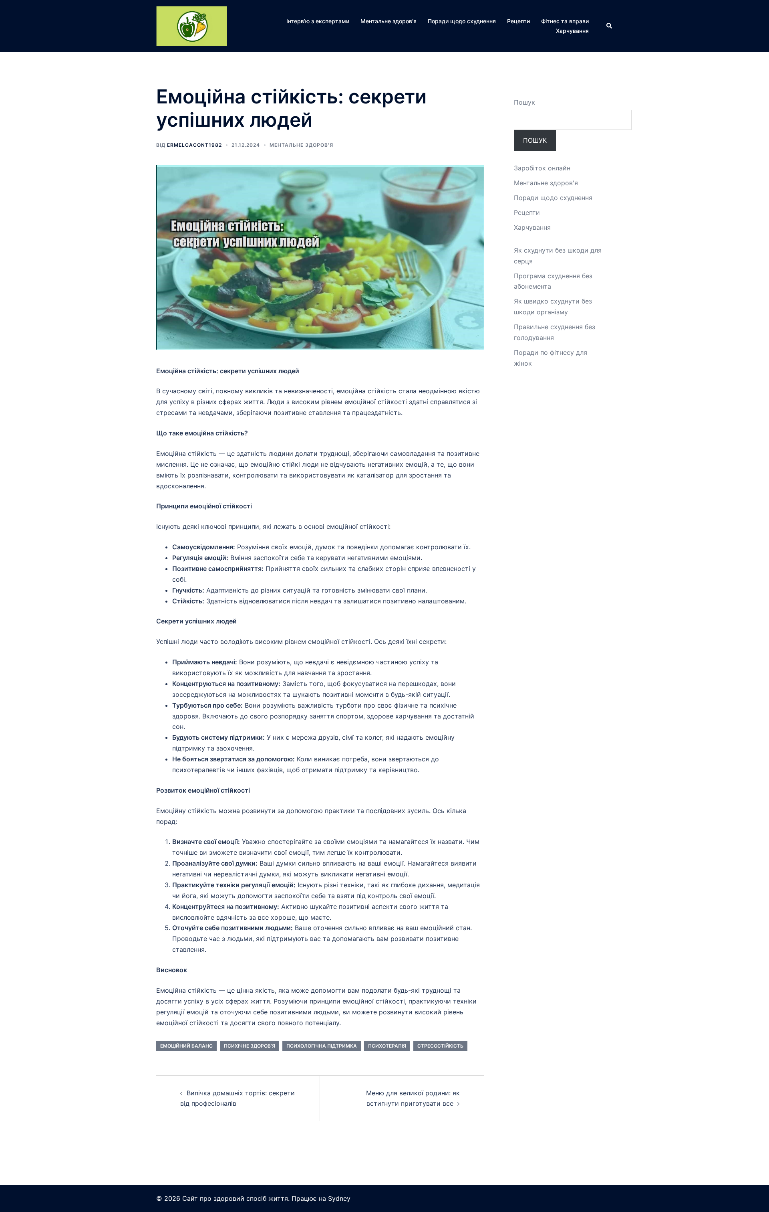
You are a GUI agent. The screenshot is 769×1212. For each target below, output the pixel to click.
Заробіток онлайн (542, 168)
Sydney (339, 1198)
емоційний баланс (186, 1046)
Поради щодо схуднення (462, 21)
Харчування (572, 30)
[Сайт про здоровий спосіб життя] (191, 25)
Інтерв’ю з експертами (317, 21)
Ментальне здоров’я (388, 21)
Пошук (524, 102)
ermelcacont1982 (194, 145)
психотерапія (387, 1046)
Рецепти (518, 21)
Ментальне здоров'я (301, 145)
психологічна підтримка (321, 1046)
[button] (609, 26)
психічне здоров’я (249, 1046)
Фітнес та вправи (565, 21)
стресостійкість (440, 1046)
